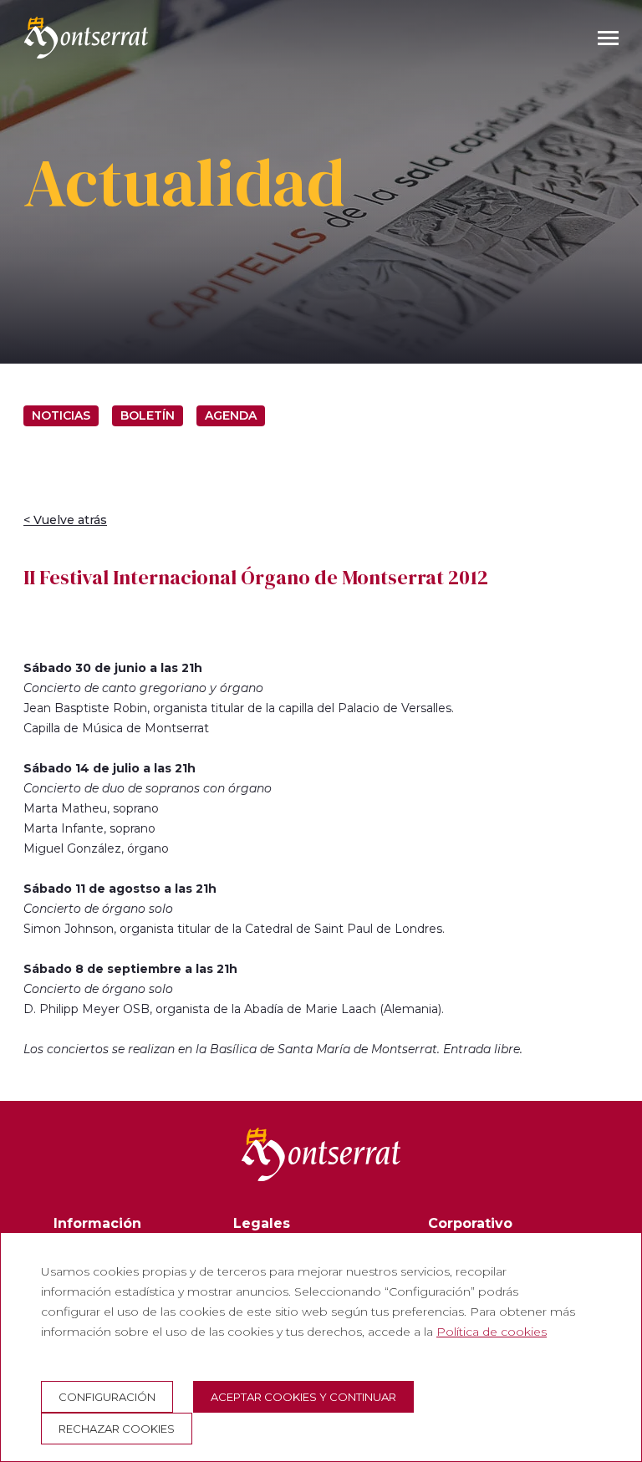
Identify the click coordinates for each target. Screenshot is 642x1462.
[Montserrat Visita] (86, 38)
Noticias (61, 415)
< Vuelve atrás (65, 519)
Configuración (107, 1396)
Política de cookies (491, 1331)
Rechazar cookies (117, 1428)
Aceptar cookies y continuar (303, 1396)
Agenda (231, 415)
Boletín (147, 415)
